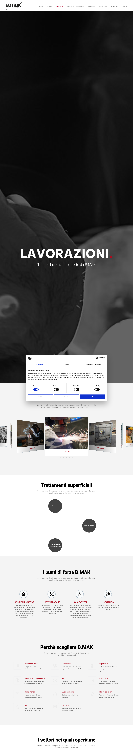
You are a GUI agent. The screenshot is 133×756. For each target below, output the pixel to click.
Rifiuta (40, 397)
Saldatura (69, 6)
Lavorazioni (59, 6)
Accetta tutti (92, 397)
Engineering (91, 6)
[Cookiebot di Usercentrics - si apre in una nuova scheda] (97, 358)
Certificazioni (114, 6)
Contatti (124, 6)
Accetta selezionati (66, 397)
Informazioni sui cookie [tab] (93, 364)
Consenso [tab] (39, 364)
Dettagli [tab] (66, 364)
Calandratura (80, 6)
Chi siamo (49, 6)
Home (41, 6)
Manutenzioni (103, 6)
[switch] (56, 389)
